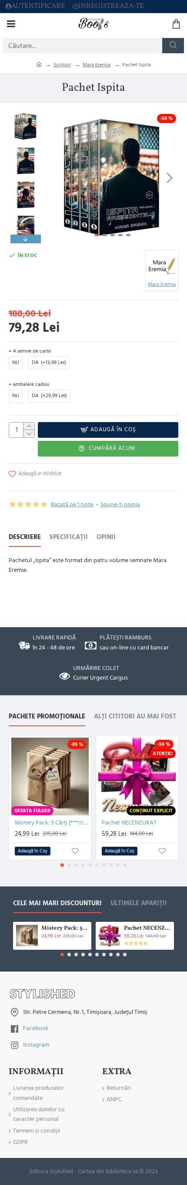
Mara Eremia (96, 65)
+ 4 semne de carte (30, 351)
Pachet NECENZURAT (129, 823)
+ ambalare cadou (29, 384)
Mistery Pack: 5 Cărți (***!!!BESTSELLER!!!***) (52, 823)
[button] (55, 177)
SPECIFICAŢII (69, 537)
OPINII (106, 537)
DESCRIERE (25, 537)
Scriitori (62, 65)
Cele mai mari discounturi (57, 904)
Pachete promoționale (47, 717)
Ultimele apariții (138, 904)
